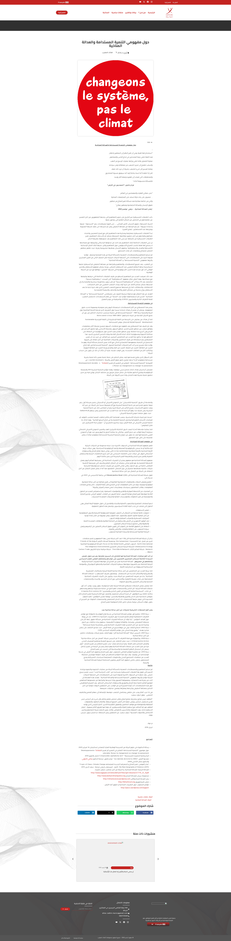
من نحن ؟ (142, 12)
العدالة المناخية (141, 800)
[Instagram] (151, 2)
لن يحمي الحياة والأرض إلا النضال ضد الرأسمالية (118, 871)
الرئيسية (151, 12)
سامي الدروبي (87, 758)
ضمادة (104, 363)
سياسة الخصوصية (78, 938)
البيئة (150, 796)
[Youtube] (140, 2)
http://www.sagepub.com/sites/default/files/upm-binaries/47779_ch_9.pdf (120, 772)
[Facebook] (148, 2)
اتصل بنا (175, 2)
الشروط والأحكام (65, 938)
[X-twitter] (144, 2)
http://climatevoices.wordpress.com (116, 778)
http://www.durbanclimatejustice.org (111, 775)
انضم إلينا (168, 2)
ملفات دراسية (117, 12)
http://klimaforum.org (126, 781)
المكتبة (106, 12)
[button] (144, 813)
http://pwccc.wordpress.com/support (135, 787)
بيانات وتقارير (130, 12)
